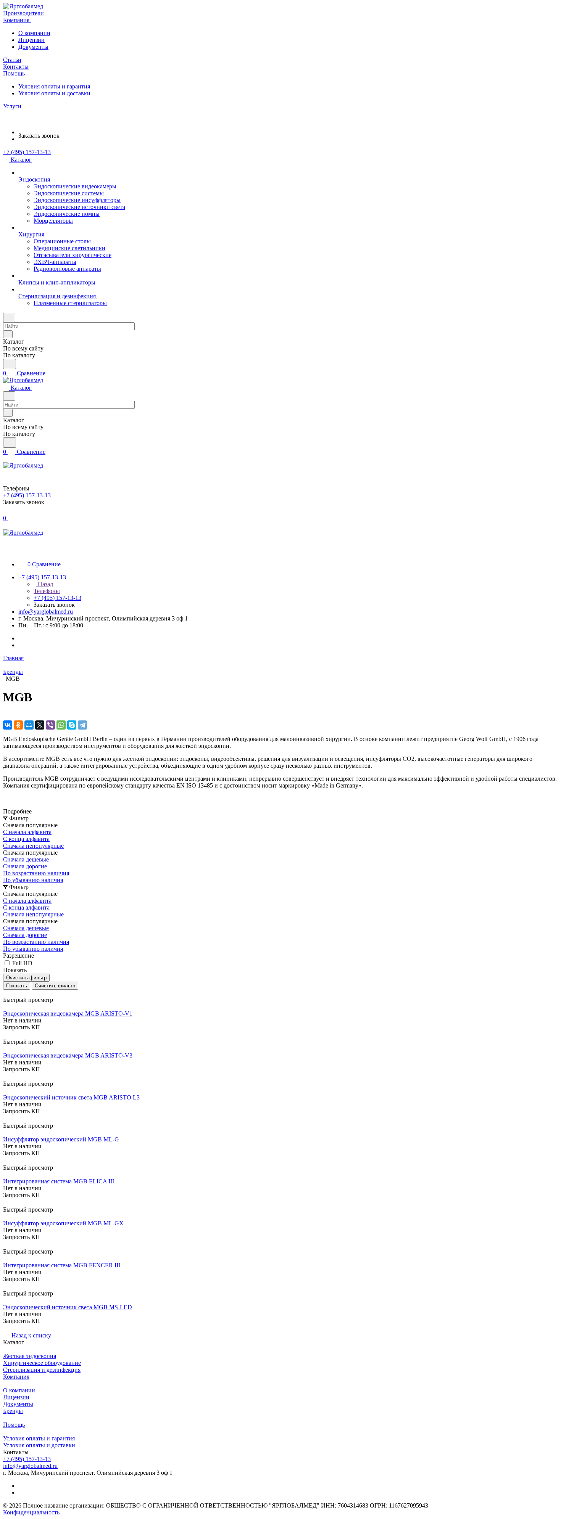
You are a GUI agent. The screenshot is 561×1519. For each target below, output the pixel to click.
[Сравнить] (7, 1035)
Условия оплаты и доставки (54, 93)
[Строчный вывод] (10, 993)
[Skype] (71, 725)
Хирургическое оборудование (42, 1363)
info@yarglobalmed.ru (45, 611)
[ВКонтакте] (7, 725)
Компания (16, 1376)
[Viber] (50, 725)
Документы (33, 46)
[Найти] (9, 364)
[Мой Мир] (29, 725)
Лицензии (31, 40)
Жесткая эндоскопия (29, 1356)
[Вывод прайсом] (16, 993)
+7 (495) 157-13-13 (27, 152)
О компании (34, 33)
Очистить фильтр (55, 986)
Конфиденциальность (31, 1512)
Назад (44, 584)
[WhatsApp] (61, 725)
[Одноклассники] (18, 725)
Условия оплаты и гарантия (54, 86)
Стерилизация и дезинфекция (42, 1369)
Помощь (14, 1424)
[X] (39, 725)
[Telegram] (82, 725)
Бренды (13, 1411)
